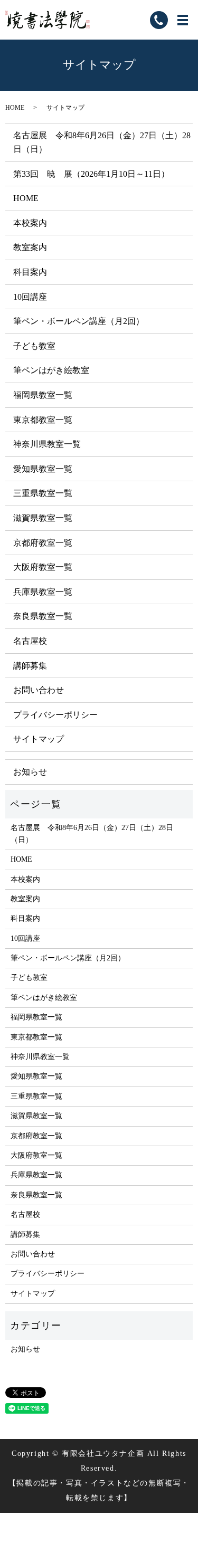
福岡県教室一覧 (42, 394)
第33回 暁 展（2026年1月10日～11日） (91, 173)
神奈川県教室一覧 (47, 444)
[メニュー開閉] (182, 20)
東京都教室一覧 (42, 419)
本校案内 (30, 222)
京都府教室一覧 (42, 542)
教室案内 (30, 247)
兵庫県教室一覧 (42, 591)
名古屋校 (30, 640)
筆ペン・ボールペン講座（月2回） (78, 321)
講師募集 (30, 665)
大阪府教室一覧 (42, 567)
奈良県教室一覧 (42, 616)
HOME (14, 107)
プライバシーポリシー (55, 714)
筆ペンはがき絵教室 (51, 370)
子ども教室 (34, 345)
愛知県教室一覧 (42, 468)
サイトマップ (38, 739)
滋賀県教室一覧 (42, 517)
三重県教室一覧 (42, 493)
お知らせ (30, 771)
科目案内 (30, 272)
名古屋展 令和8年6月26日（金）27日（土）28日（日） (92, 833)
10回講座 (30, 296)
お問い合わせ (38, 689)
